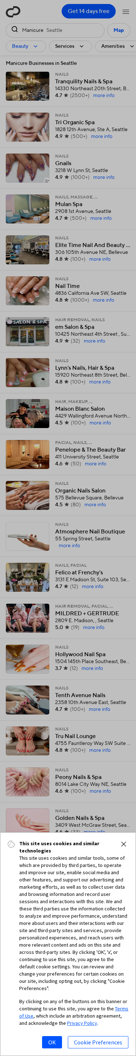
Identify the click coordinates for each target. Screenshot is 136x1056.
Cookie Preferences (98, 1042)
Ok (52, 1042)
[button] (123, 844)
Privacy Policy (82, 1023)
